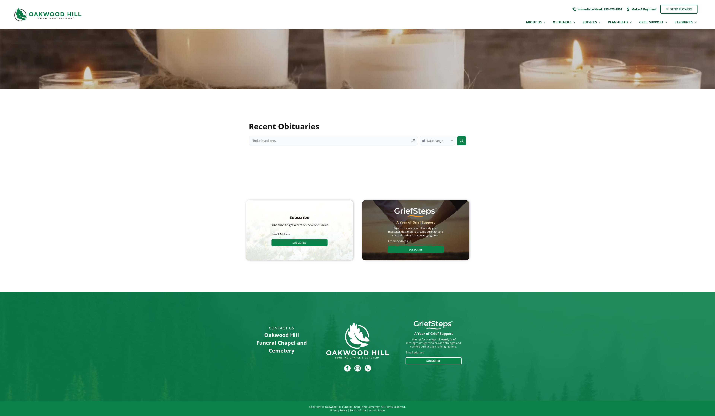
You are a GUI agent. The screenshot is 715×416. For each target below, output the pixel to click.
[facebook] (347, 368)
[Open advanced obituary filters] (413, 140)
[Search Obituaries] (461, 140)
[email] (357, 368)
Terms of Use (358, 410)
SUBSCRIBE (299, 242)
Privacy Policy (338, 410)
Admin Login (377, 410)
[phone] (368, 368)
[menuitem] (535, 22)
